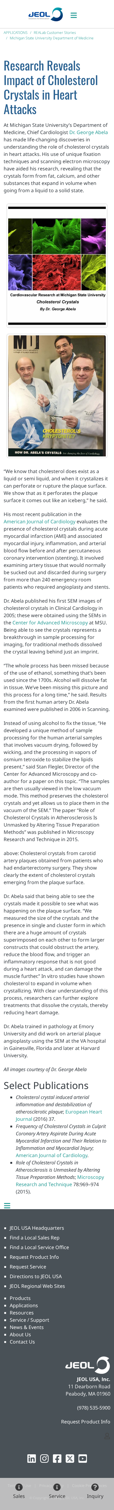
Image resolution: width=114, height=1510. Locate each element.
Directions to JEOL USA (36, 1276)
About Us (20, 1334)
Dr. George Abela (88, 132)
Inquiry (95, 1496)
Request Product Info (34, 1257)
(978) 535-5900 (93, 1407)
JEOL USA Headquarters (37, 1228)
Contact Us (22, 1341)
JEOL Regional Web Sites (37, 1286)
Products (20, 1298)
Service (57, 1496)
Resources (22, 1312)
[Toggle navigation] (77, 14)
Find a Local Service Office (39, 1247)
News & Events (27, 1327)
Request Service (28, 1266)
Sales (19, 1496)
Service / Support (29, 1320)
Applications (24, 1305)
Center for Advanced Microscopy (50, 622)
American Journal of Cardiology (39, 521)
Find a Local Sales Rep (35, 1237)
